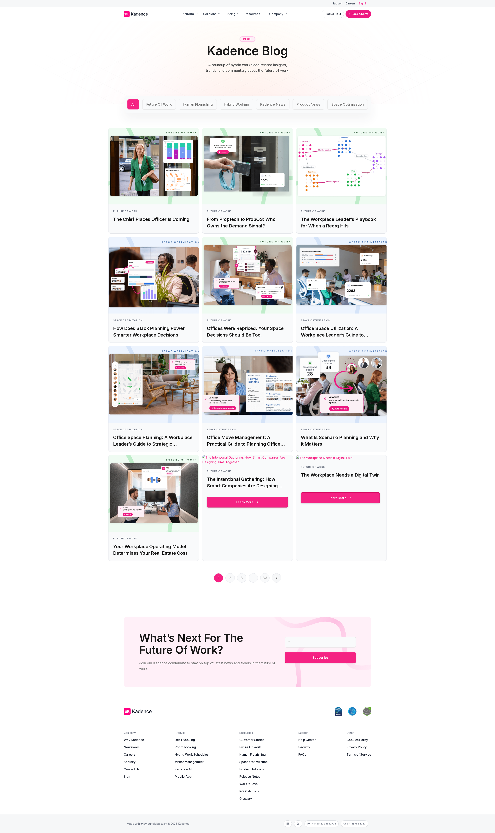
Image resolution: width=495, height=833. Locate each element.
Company (276, 14)
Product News (308, 104)
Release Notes (249, 776)
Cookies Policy (357, 740)
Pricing (231, 14)
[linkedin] (288, 823)
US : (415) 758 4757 (354, 823)
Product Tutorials (251, 769)
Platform (188, 14)
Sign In (363, 3)
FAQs (302, 754)
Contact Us (131, 769)
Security (130, 762)
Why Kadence (134, 740)
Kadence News (272, 104)
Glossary (245, 799)
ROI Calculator (249, 791)
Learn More (245, 502)
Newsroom (132, 747)
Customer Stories (251, 740)
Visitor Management (189, 762)
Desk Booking (185, 740)
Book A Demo (360, 13)
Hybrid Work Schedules (191, 754)
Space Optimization (347, 104)
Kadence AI (183, 769)
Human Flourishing (198, 104)
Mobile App (183, 776)
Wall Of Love (248, 784)
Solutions (209, 14)
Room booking (185, 747)
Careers (351, 3)
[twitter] (298, 823)
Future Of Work (159, 104)
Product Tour (333, 13)
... (253, 578)
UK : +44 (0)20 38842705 (321, 823)
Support (337, 3)
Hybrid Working (236, 104)
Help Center (307, 740)
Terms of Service (358, 754)
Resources (252, 14)
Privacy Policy (356, 747)
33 (265, 578)
